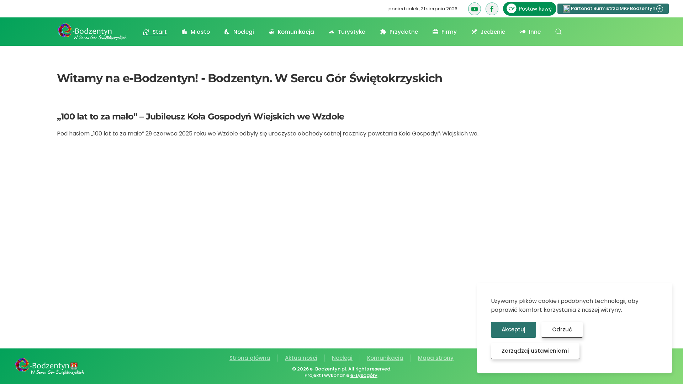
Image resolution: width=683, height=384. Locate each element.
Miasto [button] (200, 32)
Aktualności (301, 358)
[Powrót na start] (92, 31)
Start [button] (160, 32)
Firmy (449, 32)
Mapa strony (436, 358)
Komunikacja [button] (296, 32)
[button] (558, 31)
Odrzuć (562, 329)
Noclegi (342, 358)
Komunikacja (385, 358)
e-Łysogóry (363, 375)
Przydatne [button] (404, 32)
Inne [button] (535, 32)
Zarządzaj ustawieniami (535, 350)
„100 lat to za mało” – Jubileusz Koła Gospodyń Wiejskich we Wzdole (200, 116)
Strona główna (249, 358)
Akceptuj (513, 329)
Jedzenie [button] (493, 32)
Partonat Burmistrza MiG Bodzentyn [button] (613, 8)
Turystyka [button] (352, 32)
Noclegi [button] (243, 32)
